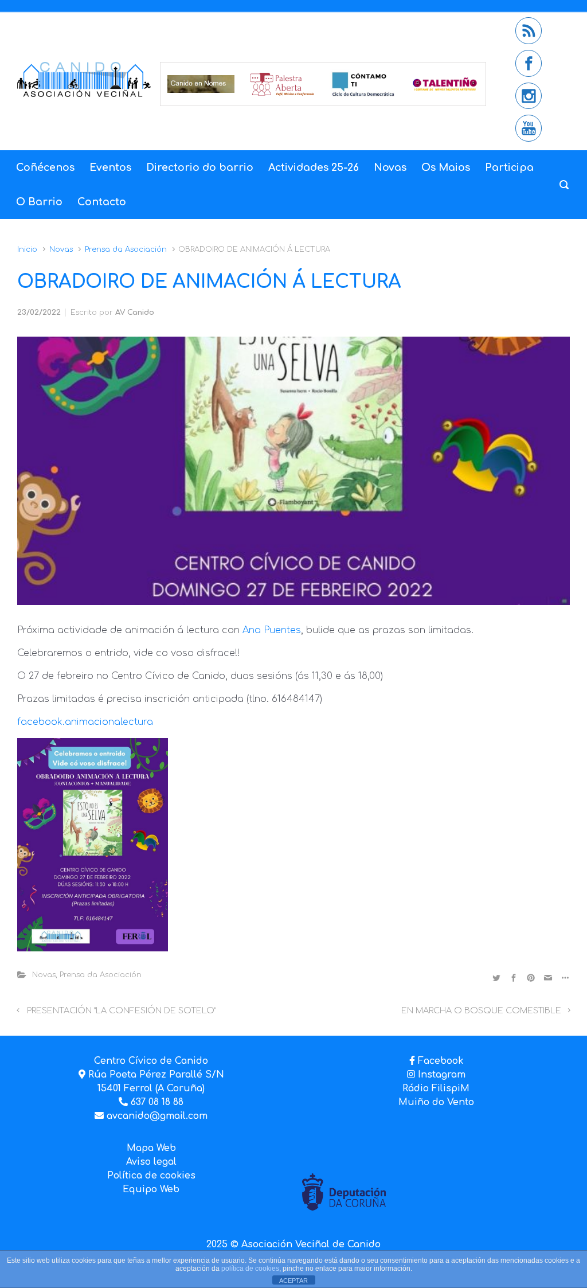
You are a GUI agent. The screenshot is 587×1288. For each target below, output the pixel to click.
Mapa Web (151, 1148)
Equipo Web (151, 1189)
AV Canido (134, 313)
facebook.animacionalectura (85, 722)
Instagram (440, 1075)
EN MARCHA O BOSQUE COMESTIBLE (481, 1010)
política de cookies (250, 1268)
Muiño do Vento (436, 1102)
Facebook (440, 1061)
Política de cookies (151, 1175)
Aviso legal (151, 1162)
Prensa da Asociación (126, 249)
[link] (271, 630)
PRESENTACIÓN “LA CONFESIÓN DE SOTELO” (121, 1010)
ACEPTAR (293, 1280)
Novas (61, 249)
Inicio (27, 249)
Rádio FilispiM (435, 1088)
